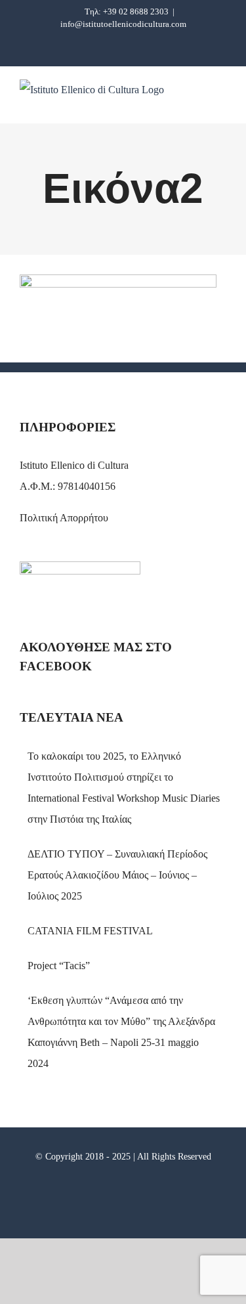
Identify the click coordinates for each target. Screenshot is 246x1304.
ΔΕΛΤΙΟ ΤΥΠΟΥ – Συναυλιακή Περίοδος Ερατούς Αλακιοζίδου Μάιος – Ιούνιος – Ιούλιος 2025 (117, 875)
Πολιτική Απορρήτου (64, 517)
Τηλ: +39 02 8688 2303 (127, 11)
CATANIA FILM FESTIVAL (90, 930)
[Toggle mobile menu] (221, 103)
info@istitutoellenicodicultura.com (123, 24)
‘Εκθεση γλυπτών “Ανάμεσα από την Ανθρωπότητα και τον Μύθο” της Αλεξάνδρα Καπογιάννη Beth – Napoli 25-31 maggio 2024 (121, 1032)
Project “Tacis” (59, 965)
